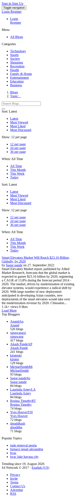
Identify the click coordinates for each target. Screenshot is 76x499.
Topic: (15, 96)
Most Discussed (20, 130)
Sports (14, 55)
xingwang (16, 336)
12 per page (18, 144)
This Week (17, 173)
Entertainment (19, 77)
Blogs (14, 92)
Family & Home (21, 74)
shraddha (16, 427)
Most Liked (18, 126)
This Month (18, 170)
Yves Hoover (19, 416)
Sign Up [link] (17, 3)
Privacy (15, 475)
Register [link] (16, 11)
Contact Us (17, 486)
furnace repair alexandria (26, 449)
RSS (13, 493)
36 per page (18, 152)
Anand (14, 325)
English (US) (40, 467)
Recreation (17, 66)
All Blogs (16, 37)
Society (15, 58)
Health (14, 70)
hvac (13, 453)
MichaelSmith (19, 370)
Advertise (16, 490)
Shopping (16, 62)
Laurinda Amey (20, 393)
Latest (14, 118)
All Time (16, 166)
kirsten (14, 359)
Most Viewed (19, 122)
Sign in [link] (7, 3)
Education (17, 81)
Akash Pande (19, 348)
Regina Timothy (21, 404)
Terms (14, 482)
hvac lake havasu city (24, 456)
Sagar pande (14, 265)
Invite (14, 478)
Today (14, 177)
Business (16, 85)
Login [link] (6, 11)
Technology (18, 51)
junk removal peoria (23, 445)
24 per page (18, 148)
